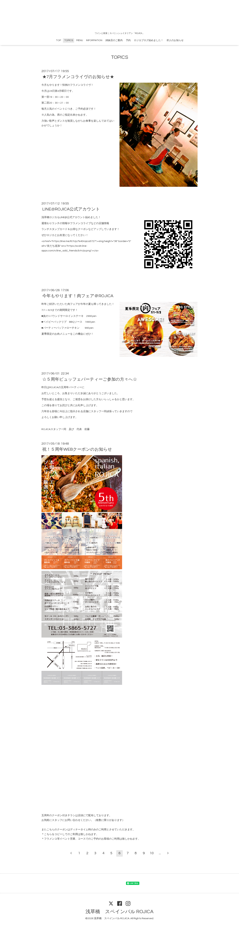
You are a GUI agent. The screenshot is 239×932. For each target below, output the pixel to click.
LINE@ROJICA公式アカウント (71, 209)
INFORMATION (94, 40)
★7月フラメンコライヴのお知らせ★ (78, 77)
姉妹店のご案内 (114, 40)
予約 (128, 40)
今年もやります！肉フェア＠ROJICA (77, 296)
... (160, 853)
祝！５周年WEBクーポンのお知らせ (77, 449)
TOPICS (68, 40)
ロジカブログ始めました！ (148, 40)
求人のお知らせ (175, 40)
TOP (58, 40)
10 (152, 853)
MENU (79, 40)
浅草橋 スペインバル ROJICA (119, 911)
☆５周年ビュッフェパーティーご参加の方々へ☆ (89, 379)
